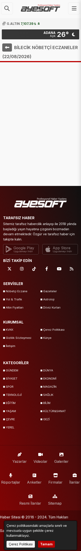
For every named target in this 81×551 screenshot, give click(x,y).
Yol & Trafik (14, 299)
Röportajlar (10, 482)
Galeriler (61, 461)
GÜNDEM (12, 370)
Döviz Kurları (52, 307)
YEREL (10, 427)
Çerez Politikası (54, 329)
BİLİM (46, 403)
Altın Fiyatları (14, 307)
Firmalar (55, 482)
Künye (47, 338)
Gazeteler (50, 291)
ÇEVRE (10, 419)
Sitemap (55, 503)
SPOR (10, 386)
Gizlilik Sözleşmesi (18, 338)
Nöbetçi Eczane (16, 291)
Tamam (46, 544)
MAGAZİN (49, 386)
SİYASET (12, 378)
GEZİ (46, 419)
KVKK (9, 329)
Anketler (34, 482)
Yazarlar (19, 461)
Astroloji (48, 299)
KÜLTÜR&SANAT (54, 411)
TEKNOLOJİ (14, 395)
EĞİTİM (11, 403)
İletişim (10, 346)
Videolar (40, 461)
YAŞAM (11, 411)
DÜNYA (48, 370)
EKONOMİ (49, 378)
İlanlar (74, 482)
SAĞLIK (48, 395)
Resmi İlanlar (30, 503)
